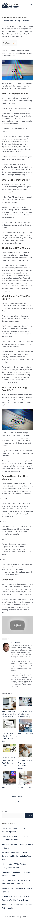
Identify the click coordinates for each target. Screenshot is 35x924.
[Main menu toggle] (31, 5)
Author (4, 639)
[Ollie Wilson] (6, 647)
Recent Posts (11, 639)
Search (4, 812)
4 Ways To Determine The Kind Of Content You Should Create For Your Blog (16, 856)
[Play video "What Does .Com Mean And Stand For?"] (17, 625)
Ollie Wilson (15, 643)
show (13, 43)
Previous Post (17, 796)
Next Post (17, 802)
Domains (6, 21)
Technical (13, 21)
